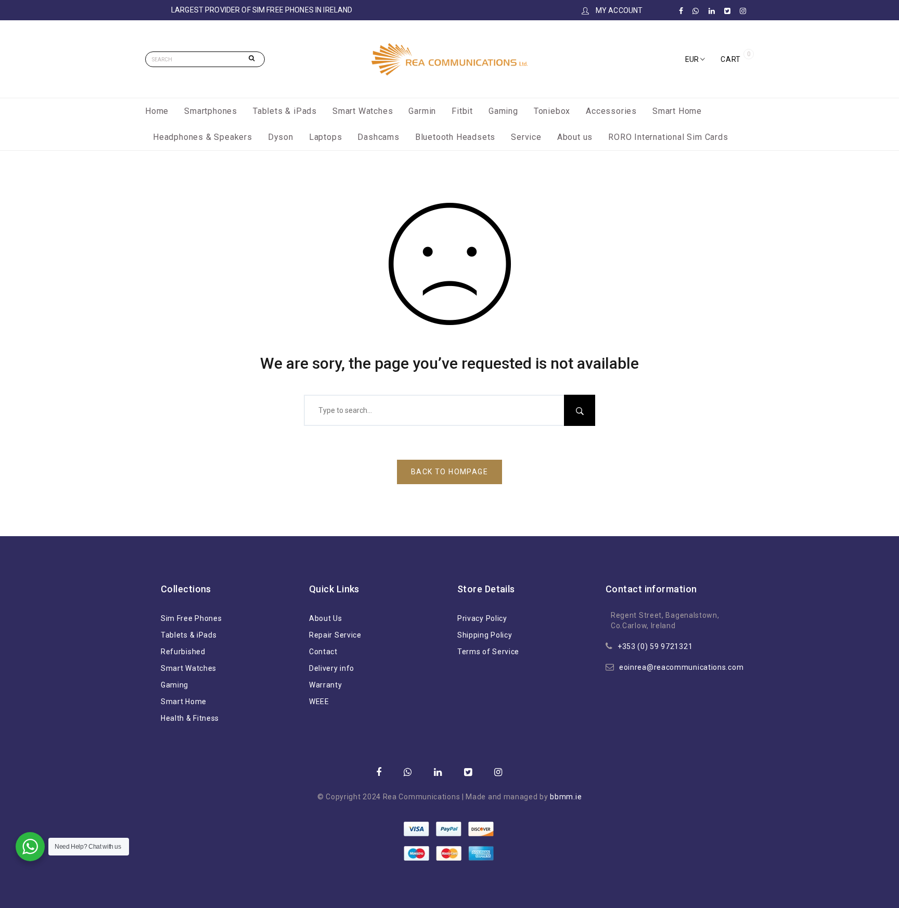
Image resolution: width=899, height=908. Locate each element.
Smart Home (677, 111)
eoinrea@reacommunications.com (681, 667)
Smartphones (210, 111)
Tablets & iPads (285, 111)
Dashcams (378, 137)
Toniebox (552, 111)
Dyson (280, 137)
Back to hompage (449, 472)
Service (526, 137)
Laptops (325, 137)
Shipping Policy (484, 635)
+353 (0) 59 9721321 (655, 646)
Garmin (422, 111)
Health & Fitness (190, 718)
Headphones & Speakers (202, 137)
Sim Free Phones (191, 618)
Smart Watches (362, 111)
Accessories (611, 111)
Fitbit (462, 111)
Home (157, 111)
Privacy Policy (482, 618)
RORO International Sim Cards (668, 137)
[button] (695, 59)
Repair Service (335, 635)
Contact (323, 651)
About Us (325, 618)
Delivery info (331, 668)
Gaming (503, 111)
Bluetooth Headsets (455, 137)
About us (575, 137)
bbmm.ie (566, 797)
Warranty (325, 685)
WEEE (319, 701)
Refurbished (183, 651)
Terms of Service (488, 651)
